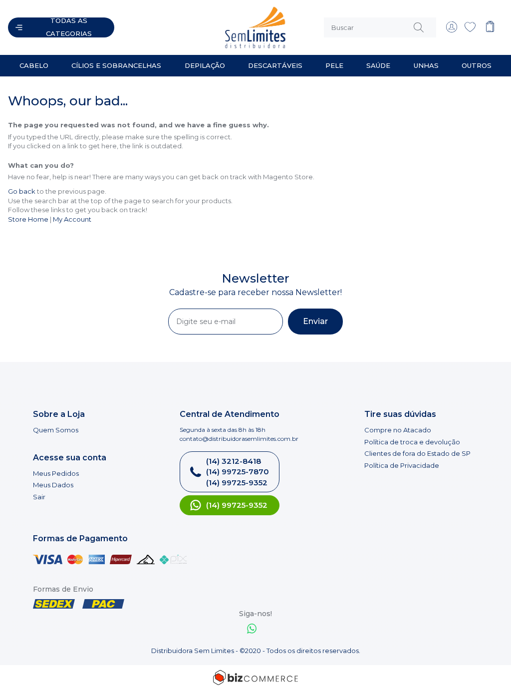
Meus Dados (53, 485)
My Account (72, 219)
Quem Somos (55, 430)
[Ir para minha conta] (451, 30)
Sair (39, 497)
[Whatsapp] (252, 630)
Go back (21, 191)
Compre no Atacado (397, 430)
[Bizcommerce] (255, 677)
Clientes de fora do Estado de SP (417, 453)
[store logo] (214, 27)
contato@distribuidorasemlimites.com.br (239, 438)
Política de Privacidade (401, 465)
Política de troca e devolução (412, 442)
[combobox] (380, 27)
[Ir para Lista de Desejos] (470, 30)
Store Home (28, 219)
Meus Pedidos (56, 473)
